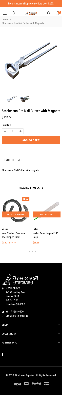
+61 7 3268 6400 (15, 311)
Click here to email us (17, 315)
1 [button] (26, 251)
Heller (35, 229)
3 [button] (32, 251)
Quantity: (6, 125)
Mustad (5, 229)
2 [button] (29, 251)
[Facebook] (4, 355)
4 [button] (35, 251)
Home (5, 19)
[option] (31, 61)
